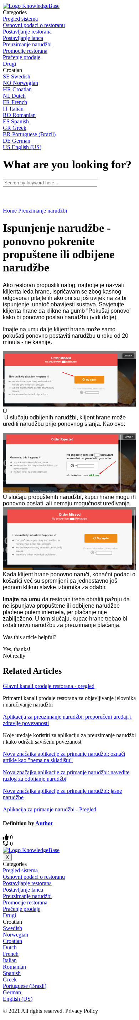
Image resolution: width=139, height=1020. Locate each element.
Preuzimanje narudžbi (42, 211)
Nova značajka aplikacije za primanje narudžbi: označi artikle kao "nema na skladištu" (64, 757)
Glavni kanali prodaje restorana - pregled (48, 686)
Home (10, 211)
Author (44, 823)
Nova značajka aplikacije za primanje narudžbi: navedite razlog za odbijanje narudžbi (66, 775)
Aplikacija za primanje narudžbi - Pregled (49, 809)
